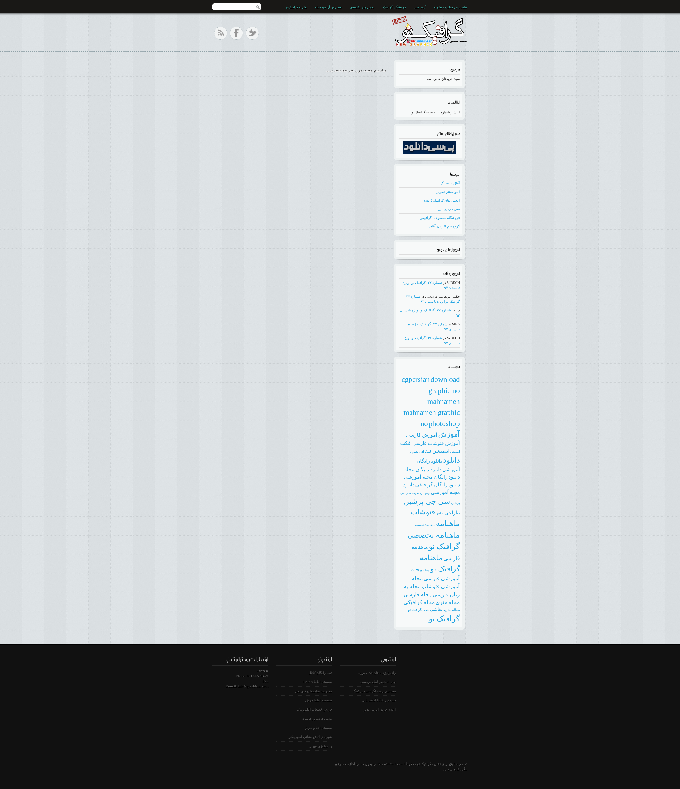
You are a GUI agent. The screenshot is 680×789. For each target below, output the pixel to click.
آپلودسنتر (420, 7)
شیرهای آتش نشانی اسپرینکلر (310, 737)
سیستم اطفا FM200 (317, 682)
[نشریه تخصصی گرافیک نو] (429, 30)
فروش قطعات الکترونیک (314, 709)
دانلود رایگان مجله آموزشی (432, 477)
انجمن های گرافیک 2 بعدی (441, 200)
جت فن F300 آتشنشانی (379, 700)
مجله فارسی (417, 594)
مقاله (456, 610)
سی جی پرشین (449, 209)
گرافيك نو (415, 610)
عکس (440, 513)
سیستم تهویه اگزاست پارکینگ (374, 691)
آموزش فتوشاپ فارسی (436, 443)
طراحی (452, 513)
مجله (426, 570)
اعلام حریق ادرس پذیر (380, 709)
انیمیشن (440, 451)
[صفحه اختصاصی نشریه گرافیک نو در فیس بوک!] (236, 33)
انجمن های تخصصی (362, 7)
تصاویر (414, 451)
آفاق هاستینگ (450, 183)
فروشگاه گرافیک (394, 7)
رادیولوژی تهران (320, 746)
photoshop (444, 423)
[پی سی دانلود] (429, 153)
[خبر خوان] (220, 33)
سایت (415, 493)
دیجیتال (425, 493)
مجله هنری (448, 602)
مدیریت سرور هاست (317, 718)
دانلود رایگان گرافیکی (437, 484)
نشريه (447, 610)
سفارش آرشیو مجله (328, 7)
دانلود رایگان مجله (422, 469)
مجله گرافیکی (419, 602)
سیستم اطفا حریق (318, 700)
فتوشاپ (423, 512)
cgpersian (416, 379)
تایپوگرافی (425, 451)
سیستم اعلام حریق (318, 728)
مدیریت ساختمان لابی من (313, 691)
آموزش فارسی (421, 435)
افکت (406, 443)
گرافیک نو (444, 618)
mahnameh (443, 401)
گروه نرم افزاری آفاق (444, 226)
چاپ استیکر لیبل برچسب (378, 682)
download (445, 379)
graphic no (444, 390)
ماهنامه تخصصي (425, 525)
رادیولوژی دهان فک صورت (377, 673)
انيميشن (455, 451)
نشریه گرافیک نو (296, 7)
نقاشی (436, 609)
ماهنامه (448, 523)
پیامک (426, 610)
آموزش (449, 434)
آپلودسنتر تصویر (448, 192)
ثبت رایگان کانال (320, 673)
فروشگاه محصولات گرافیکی (440, 218)
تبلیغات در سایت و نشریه (450, 7)
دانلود (451, 460)
